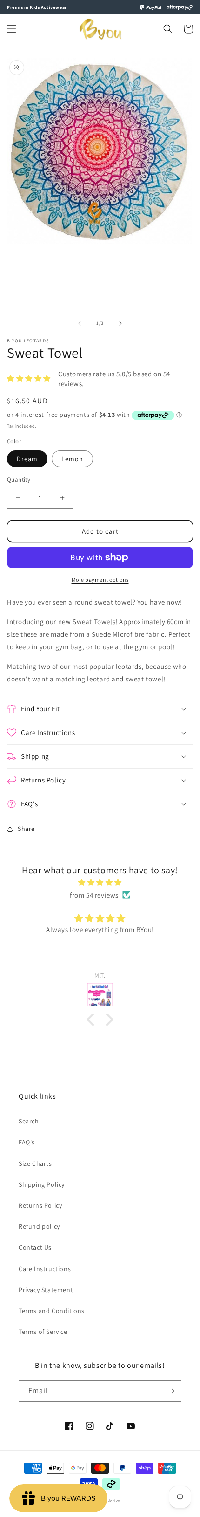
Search (29, 1121)
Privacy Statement (46, 1290)
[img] (100, 882)
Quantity (18, 479)
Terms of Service (43, 1331)
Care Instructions (45, 1269)
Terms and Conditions (52, 1310)
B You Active (108, 1500)
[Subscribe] (170, 1391)
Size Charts (35, 1163)
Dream (27, 459)
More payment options (100, 579)
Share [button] (26, 828)
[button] (11, 29)
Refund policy (39, 1226)
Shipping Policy (42, 1184)
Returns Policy (40, 1205)
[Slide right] (120, 323)
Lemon (72, 459)
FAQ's (27, 1142)
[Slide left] (79, 323)
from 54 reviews (94, 895)
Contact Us (35, 1247)
